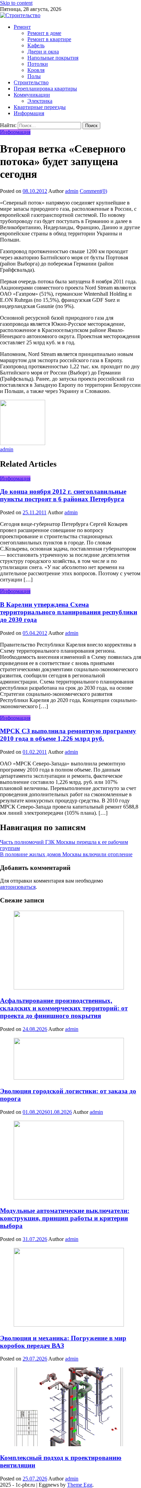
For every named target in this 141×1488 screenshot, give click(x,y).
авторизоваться (18, 887)
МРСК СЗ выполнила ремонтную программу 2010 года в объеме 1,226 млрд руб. (68, 734)
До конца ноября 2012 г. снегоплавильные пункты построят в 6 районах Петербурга (63, 495)
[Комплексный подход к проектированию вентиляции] (70, 1407)
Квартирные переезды (40, 107)
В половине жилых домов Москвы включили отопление (66, 854)
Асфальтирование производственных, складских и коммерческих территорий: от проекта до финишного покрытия (64, 1008)
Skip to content (16, 3)
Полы (34, 76)
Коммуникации (32, 95)
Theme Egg (79, 1485)
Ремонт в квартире (49, 39)
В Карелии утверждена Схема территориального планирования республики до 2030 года (68, 612)
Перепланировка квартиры (45, 88)
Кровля (35, 70)
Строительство (31, 82)
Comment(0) (93, 191)
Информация (29, 113)
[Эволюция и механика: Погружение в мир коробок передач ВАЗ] (70, 1288)
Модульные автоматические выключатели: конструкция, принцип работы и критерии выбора (64, 1218)
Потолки (37, 64)
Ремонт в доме (44, 33)
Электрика (39, 101)
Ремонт (22, 27)
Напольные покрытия (52, 58)
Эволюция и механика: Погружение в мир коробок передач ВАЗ (63, 1342)
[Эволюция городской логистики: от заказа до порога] (70, 1059)
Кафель (35, 45)
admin (71, 191)
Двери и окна (43, 51)
